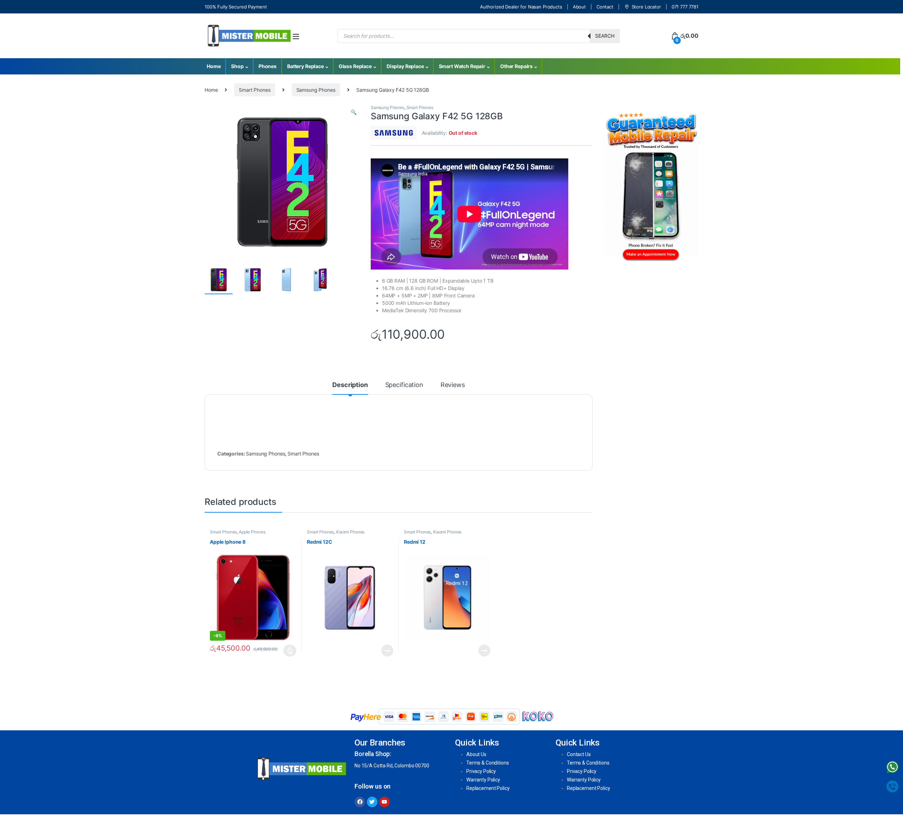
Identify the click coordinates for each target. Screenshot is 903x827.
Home (213, 66)
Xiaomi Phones (350, 532)
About (579, 7)
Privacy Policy (481, 771)
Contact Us (579, 754)
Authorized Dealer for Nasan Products (521, 7)
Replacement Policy (487, 788)
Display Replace (405, 66)
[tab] (350, 388)
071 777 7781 (685, 7)
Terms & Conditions (487, 763)
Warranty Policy (483, 780)
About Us (476, 754)
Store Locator (646, 7)
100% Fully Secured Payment (236, 7)
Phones (268, 66)
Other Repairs (516, 66)
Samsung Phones (315, 90)
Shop (237, 66)
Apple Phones (252, 532)
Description (350, 385)
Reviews (453, 385)
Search (604, 36)
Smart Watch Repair (462, 66)
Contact (604, 7)
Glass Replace (355, 66)
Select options (288, 651)
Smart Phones (254, 90)
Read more (387, 651)
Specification (404, 385)
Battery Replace (305, 66)
